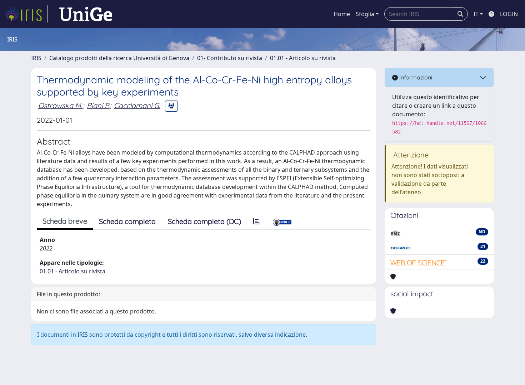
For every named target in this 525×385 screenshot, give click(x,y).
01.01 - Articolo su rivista (303, 58)
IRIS (36, 58)
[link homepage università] (86, 14)
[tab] (256, 221)
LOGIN (509, 14)
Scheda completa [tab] (127, 221)
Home (342, 14)
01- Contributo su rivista (229, 58)
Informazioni (415, 77)
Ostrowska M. (60, 105)
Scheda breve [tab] (64, 220)
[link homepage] (26, 14)
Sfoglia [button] (365, 14)
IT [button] (476, 14)
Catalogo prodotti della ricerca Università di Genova (119, 58)
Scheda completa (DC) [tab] (204, 221)
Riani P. (98, 105)
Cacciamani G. (137, 105)
